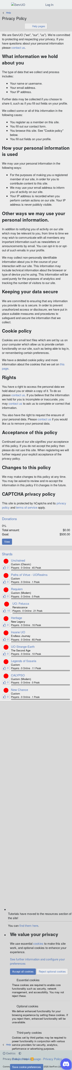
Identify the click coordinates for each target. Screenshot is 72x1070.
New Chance (19, 689)
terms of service (26, 507)
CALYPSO (18, 675)
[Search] (67, 4)
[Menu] (5, 5)
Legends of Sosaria (23, 661)
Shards (7, 553)
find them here (28, 925)
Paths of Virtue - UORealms (29, 574)
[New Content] (59, 4)
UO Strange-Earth (23, 646)
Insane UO (18, 632)
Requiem (17, 589)
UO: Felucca (20, 603)
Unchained (18, 560)
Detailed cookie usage (26, 1059)
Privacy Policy (52, 1059)
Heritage (16, 618)
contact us (18, 47)
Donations (9, 518)
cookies (38, 943)
